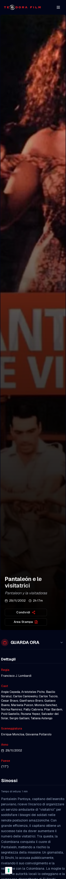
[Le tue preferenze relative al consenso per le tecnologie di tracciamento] (8, 870)
